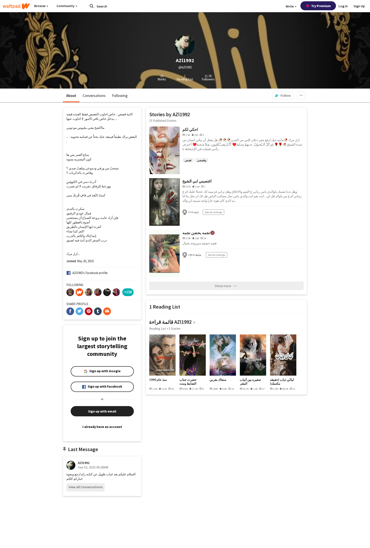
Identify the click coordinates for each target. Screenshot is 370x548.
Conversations (94, 95)
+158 (128, 291)
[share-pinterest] (88, 311)
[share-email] (107, 311)
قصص (188, 160)
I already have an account (102, 427)
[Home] (16, 6)
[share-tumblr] (98, 311)
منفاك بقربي (218, 380)
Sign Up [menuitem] (359, 6)
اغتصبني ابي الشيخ (197, 181)
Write (290, 6)
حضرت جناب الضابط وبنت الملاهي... (188, 381)
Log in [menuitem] (343, 6)
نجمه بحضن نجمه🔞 (198, 232)
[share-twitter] (79, 311)
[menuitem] (282, 95)
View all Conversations (86, 487)
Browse (40, 6)
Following (120, 95)
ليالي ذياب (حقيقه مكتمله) (282, 381)
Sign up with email (102, 411)
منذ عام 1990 (158, 380)
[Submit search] (92, 6)
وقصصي (201, 160)
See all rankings (213, 212)
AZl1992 (84, 463)
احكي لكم (190, 129)
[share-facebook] (70, 311)
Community (66, 6)
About (71, 95)
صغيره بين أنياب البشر (250, 381)
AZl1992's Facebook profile (90, 273)
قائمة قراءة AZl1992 (170, 322)
